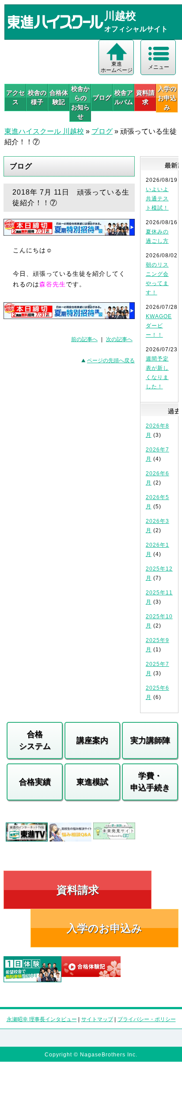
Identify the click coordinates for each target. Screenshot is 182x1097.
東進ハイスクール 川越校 (44, 131)
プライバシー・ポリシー (147, 1019)
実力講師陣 (150, 740)
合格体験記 (58, 97)
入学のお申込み (104, 928)
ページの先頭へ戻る (111, 360)
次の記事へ (119, 339)
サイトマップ (97, 1019)
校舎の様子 (37, 97)
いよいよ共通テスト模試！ (157, 198)
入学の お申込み (167, 98)
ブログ (102, 97)
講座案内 (92, 740)
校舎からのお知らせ (80, 102)
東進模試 (92, 782)
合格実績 (35, 782)
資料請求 (145, 97)
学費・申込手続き (150, 781)
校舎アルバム (123, 97)
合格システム (35, 740)
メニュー (158, 67)
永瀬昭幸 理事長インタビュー (42, 1019)
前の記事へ (84, 339)
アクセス (15, 97)
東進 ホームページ (117, 67)
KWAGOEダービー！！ (159, 325)
